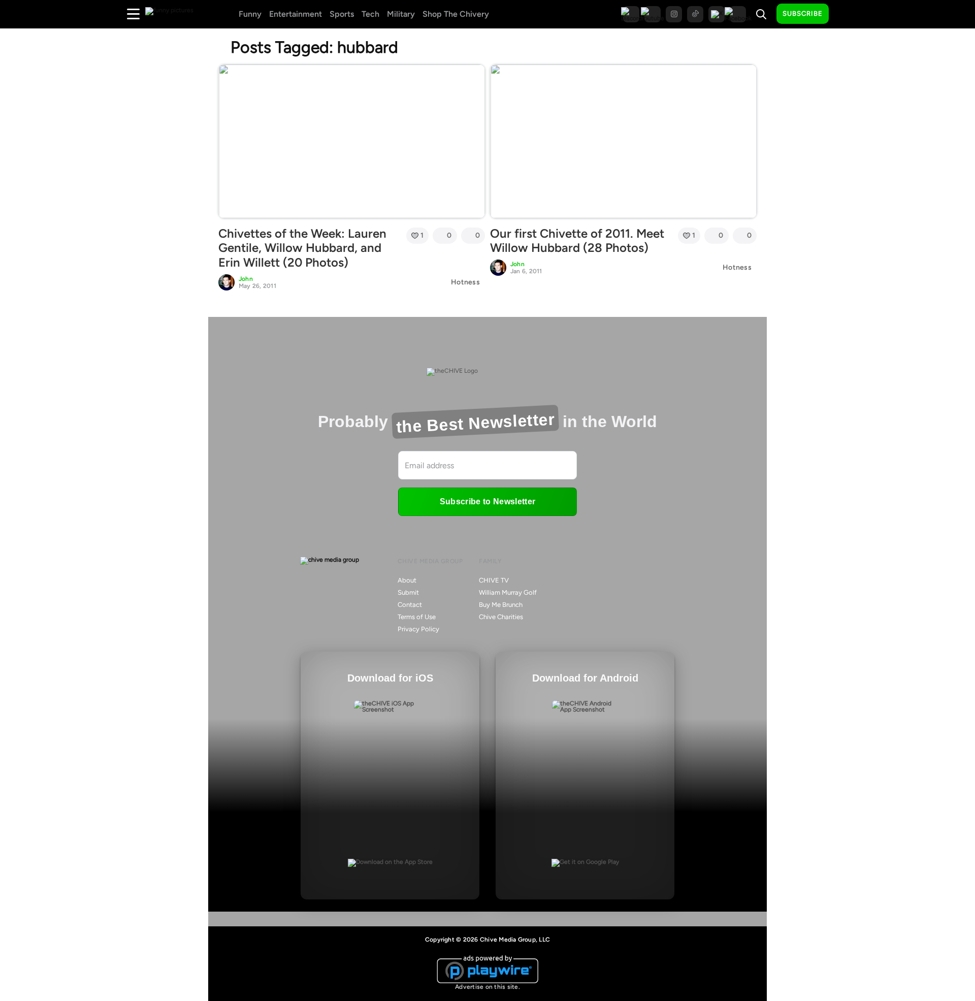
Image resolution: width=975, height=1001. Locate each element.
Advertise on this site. (487, 986)
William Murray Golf (508, 592)
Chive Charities (501, 617)
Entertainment (295, 14)
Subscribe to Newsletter (487, 501)
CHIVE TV (494, 580)
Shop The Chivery (455, 14)
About (407, 580)
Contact (410, 604)
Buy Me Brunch (501, 604)
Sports (342, 14)
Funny (250, 14)
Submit (408, 592)
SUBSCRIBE (803, 13)
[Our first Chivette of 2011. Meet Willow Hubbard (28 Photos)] (623, 141)
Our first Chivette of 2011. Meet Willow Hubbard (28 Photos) (577, 240)
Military (401, 14)
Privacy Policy (418, 629)
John (246, 278)
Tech (370, 14)
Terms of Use (417, 617)
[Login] (845, 14)
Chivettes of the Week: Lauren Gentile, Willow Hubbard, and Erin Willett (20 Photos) (302, 248)
